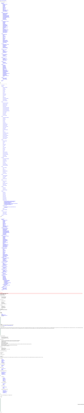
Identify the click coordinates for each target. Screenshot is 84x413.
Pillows (3, 208)
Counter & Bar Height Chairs (6, 108)
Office (2, 166)
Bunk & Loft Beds (5, 31)
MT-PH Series (4, 67)
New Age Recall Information (3, 0)
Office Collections (5, 49)
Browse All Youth (5, 32)
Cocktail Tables (4, 258)
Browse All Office (5, 52)
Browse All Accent (5, 178)
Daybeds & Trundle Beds (5, 30)
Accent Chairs (4, 147)
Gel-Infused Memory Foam (6, 75)
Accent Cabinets (4, 176)
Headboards (4, 118)
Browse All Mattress (5, 69)
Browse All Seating (5, 42)
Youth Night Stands (5, 25)
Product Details (1, 339)
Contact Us (4, 379)
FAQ (2, 366)
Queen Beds (4, 5)
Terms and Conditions (4, 372)
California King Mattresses (7, 280)
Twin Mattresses (4, 74)
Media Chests (4, 9)
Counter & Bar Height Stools (6, 16)
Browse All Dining (5, 19)
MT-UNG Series (4, 197)
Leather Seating (4, 155)
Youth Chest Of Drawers (5, 126)
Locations (4, 378)
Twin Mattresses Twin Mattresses (7, 204)
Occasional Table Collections (6, 44)
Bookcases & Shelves (5, 51)
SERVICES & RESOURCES (5, 389)
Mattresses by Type (5, 205)
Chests (3, 96)
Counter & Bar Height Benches (6, 110)
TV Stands (4, 58)
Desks (3, 28)
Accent (2, 53)
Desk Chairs (4, 243)
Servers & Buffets (5, 17)
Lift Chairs (4, 149)
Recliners (4, 38)
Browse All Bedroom (5, 11)
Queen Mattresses (6, 281)
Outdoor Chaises (4, 78)
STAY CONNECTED (4, 382)
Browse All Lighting (5, 274)
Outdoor (2, 77)
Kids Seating (4, 128)
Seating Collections (5, 34)
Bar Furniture (4, 234)
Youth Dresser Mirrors (5, 239)
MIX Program (3, 362)
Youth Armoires (4, 26)
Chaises (3, 39)
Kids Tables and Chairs (5, 129)
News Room (4, 383)
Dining (2, 12)
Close (1, 312)
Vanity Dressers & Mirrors (5, 29)
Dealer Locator (3, 360)
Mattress (2, 64)
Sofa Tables (4, 259)
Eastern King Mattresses (5, 71)
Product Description (2, 294)
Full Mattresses (4, 72)
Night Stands (4, 8)
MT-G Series (4, 65)
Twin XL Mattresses (6, 283)
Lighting (2, 61)
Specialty (2, 80)
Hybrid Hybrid (5, 207)
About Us (3, 359)
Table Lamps (4, 187)
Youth (2, 20)
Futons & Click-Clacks (5, 137)
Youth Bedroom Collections (6, 21)
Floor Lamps (4, 62)
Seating (2, 33)
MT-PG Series (4, 66)
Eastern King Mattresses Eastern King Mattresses (9, 201)
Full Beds (4, 90)
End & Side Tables (5, 45)
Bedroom (3, 3)
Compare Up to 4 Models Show (81, 404)
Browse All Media (5, 60)
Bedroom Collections (5, 87)
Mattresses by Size (5, 279)
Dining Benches (4, 106)
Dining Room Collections (5, 228)
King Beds (4, 4)
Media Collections (5, 269)
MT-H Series (4, 194)
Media (2, 57)
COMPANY (3, 376)
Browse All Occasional (5, 165)
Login (3, 387)
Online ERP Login (3, 368)
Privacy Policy (4, 390)
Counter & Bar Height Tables (6, 15)
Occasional (3, 43)
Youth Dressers (4, 24)
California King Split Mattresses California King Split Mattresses (11, 203)
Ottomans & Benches (5, 47)
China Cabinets (4, 18)
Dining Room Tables (5, 13)
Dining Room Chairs (5, 229)
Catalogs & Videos (3, 374)
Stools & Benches (5, 10)
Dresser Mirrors (4, 7)
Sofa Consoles (4, 46)
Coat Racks (4, 55)
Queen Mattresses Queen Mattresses (8, 202)
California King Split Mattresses (6, 73)
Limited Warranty (5, 391)
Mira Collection (5, 325)
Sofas (3, 35)
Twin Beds (4, 6)
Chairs (3, 37)
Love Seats (4, 36)
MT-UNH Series (4, 68)
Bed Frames (4, 275)
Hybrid (5, 285)
